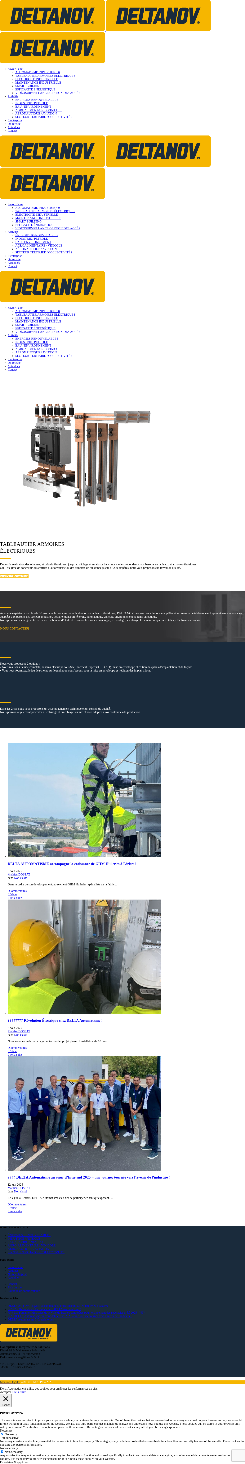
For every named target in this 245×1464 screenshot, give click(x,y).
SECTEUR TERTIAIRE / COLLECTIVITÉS (36, 1252)
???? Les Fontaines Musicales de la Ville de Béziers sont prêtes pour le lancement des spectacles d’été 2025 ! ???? (76, 1312)
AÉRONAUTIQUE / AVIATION (28, 1248)
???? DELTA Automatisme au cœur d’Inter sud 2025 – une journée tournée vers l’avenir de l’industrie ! (89, 1177)
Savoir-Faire (15, 1267)
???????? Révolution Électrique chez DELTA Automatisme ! (55, 1020)
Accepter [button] (5, 1392)
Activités (13, 1270)
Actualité (13, 1277)
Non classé (20, 878)
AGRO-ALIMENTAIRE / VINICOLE (32, 1245)
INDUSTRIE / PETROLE (24, 1238)
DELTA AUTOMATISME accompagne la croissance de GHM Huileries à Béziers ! (72, 864)
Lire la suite (19, 1392)
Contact (12, 1284)
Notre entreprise (17, 1274)
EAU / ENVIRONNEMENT (26, 1242)
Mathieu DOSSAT (19, 874)
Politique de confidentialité (24, 1290)
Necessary (11, 1434)
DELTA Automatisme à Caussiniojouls (31, 1319)
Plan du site (15, 1287)
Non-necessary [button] (9, 1448)
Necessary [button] (6, 1430)
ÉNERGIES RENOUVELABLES (29, 1235)
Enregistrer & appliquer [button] (14, 1462)
